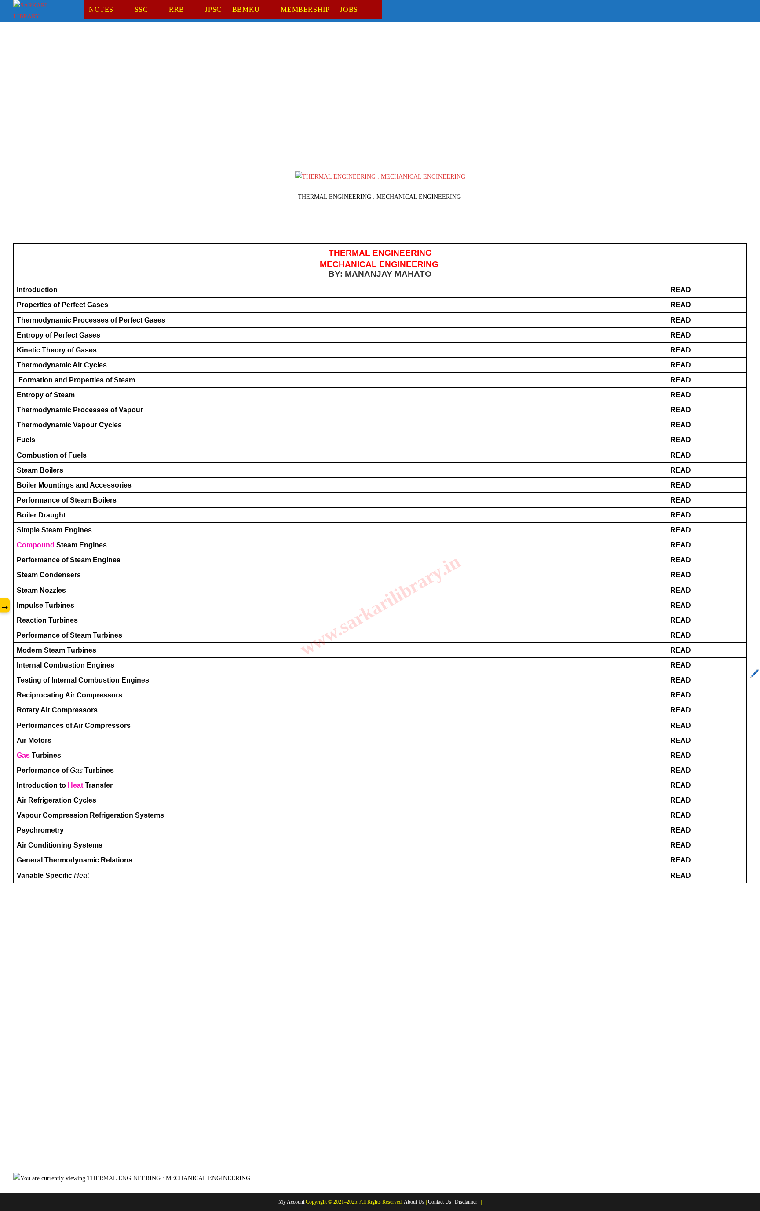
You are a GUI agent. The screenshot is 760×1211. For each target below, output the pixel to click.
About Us (414, 1202)
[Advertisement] (277, 100)
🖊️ (754, 673)
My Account (291, 1202)
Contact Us (439, 1202)
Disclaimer (466, 1202)
